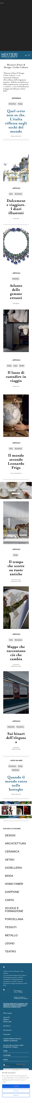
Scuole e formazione (14, 910)
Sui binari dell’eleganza (16, 738)
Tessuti (10, 927)
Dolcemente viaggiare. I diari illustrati (16, 207)
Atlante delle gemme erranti (16, 292)
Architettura (11, 727)
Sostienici (7, 1030)
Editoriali (7, 1022)
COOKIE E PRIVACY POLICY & (12, 1038)
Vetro (9, 859)
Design (20, 103)
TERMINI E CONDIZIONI (10, 1040)
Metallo (22, 365)
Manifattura (15, 770)
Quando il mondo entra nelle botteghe (16, 783)
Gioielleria (16, 278)
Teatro (10, 951)
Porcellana (14, 919)
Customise (16, 1090)
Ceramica (12, 851)
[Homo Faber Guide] (16, 490)
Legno (15, 365)
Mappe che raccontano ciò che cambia (16, 653)
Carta (10, 194)
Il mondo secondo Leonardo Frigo (16, 461)
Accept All (16, 1086)
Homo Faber (14, 883)
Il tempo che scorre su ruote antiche (16, 568)
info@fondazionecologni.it (21, 998)
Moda (9, 875)
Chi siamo (7, 1013)
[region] (16, 1084)
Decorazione (12, 103)
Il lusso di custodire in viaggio (16, 377)
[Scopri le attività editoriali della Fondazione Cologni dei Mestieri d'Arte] (16, 809)
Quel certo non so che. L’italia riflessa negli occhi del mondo (16, 121)
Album (6, 1019)
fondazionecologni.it (19, 997)
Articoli (6, 1017)
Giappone (12, 891)
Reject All (16, 1095)
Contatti (6, 1034)
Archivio (6, 1026)
